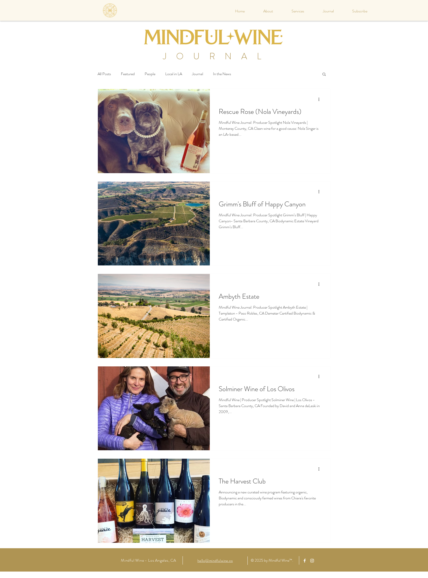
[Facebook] (304, 560)
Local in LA (173, 74)
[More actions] (320, 99)
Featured (128, 74)
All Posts (104, 74)
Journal (197, 74)
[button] (324, 74)
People (150, 74)
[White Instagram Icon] (312, 560)
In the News (222, 74)
